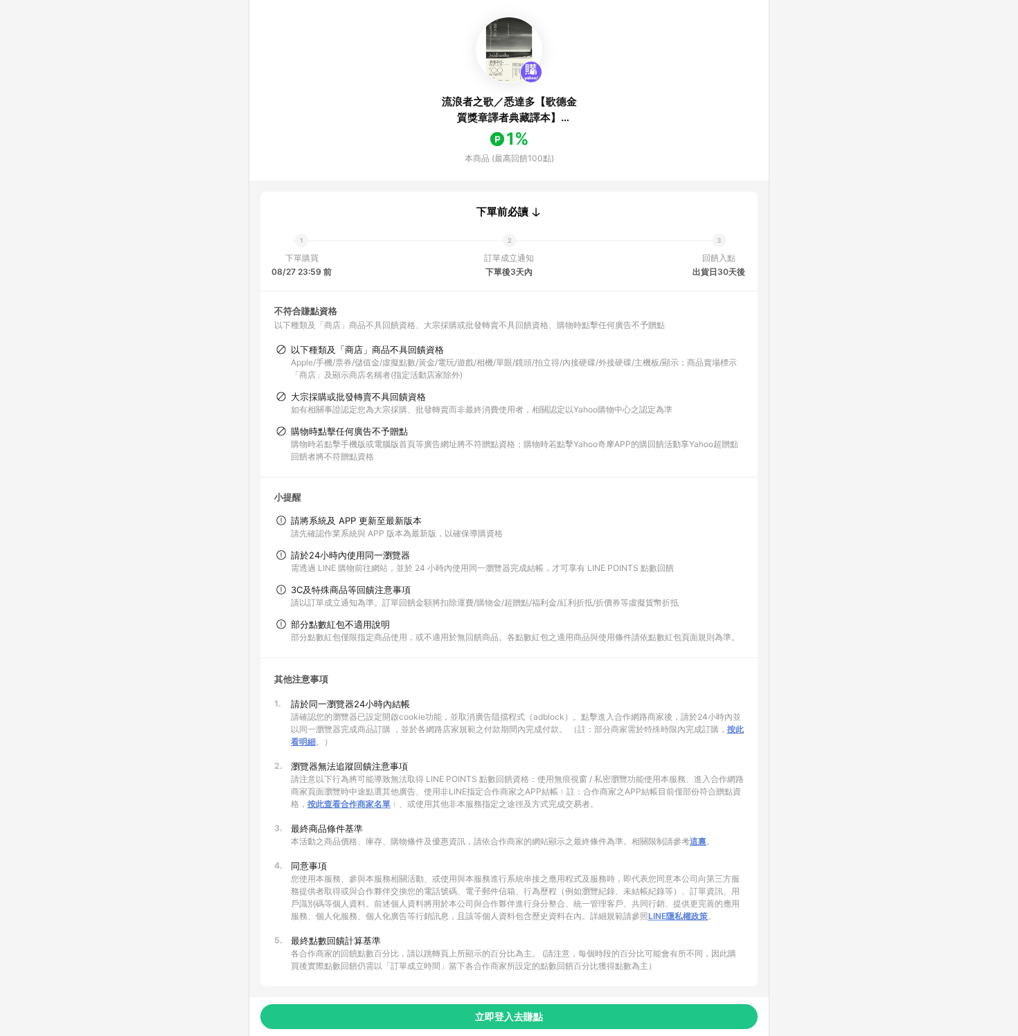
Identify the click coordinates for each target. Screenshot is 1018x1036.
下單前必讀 (502, 212)
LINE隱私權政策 (678, 916)
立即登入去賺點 (509, 1016)
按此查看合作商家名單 (349, 804)
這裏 (698, 841)
